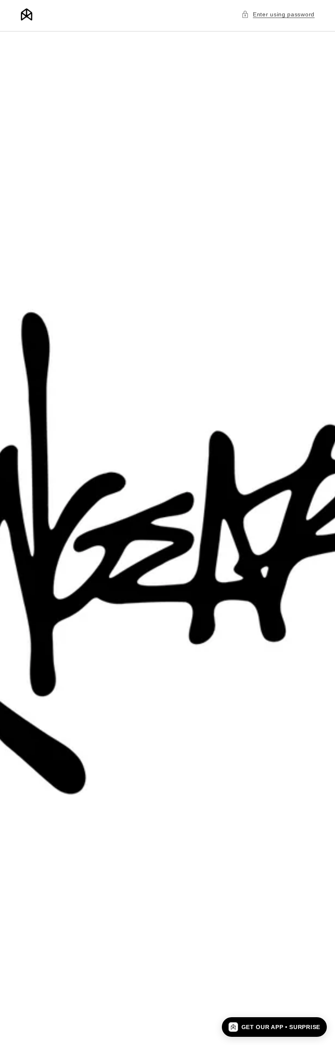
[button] (278, 14)
